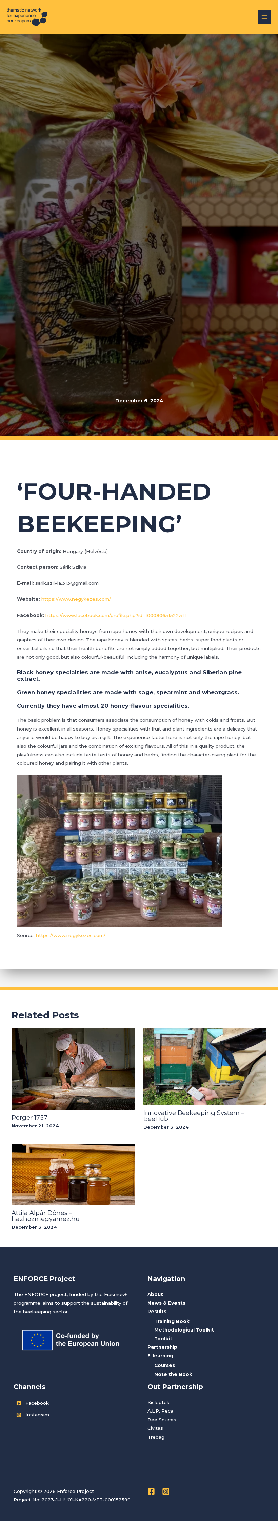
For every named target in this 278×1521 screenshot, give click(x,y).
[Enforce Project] (27, 17)
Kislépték (158, 1402)
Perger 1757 (29, 1117)
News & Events (166, 1303)
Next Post (245, 962)
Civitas (155, 1428)
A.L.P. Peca (160, 1411)
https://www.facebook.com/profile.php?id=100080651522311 (115, 615)
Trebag (155, 1437)
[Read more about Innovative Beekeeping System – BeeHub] (204, 1066)
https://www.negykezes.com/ (76, 599)
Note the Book (173, 1374)
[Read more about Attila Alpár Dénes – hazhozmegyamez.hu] (73, 1174)
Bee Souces (161, 1419)
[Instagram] (166, 1491)
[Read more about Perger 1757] (73, 1068)
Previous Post (37, 962)
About (155, 1294)
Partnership (162, 1347)
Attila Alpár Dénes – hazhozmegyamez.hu (46, 1216)
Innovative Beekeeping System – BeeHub (193, 1116)
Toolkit (163, 1338)
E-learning (160, 1355)
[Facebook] (151, 1491)
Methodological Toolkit (184, 1330)
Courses (164, 1365)
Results (156, 1311)
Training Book (172, 1321)
